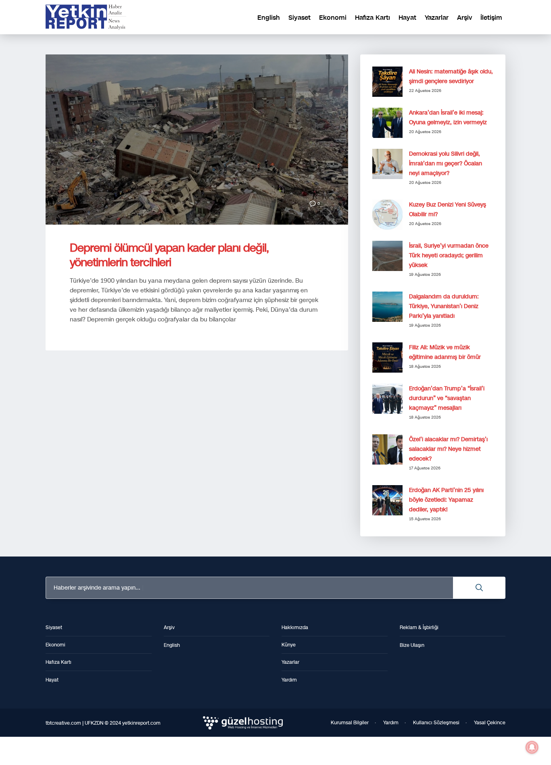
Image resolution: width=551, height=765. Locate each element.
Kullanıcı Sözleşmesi (436, 722)
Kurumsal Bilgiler (350, 722)
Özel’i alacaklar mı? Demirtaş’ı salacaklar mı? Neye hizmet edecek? (448, 449)
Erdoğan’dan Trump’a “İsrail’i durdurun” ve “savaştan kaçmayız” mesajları (446, 398)
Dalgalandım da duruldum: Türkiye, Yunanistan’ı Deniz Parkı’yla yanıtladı (444, 306)
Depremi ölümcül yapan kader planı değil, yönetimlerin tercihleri (169, 255)
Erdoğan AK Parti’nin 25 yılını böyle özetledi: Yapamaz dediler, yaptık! (446, 499)
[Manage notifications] (532, 747)
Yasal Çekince (489, 722)
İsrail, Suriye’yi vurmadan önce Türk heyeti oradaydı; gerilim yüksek (448, 255)
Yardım (391, 722)
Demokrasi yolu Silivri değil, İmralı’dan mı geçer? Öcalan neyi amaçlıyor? (445, 163)
